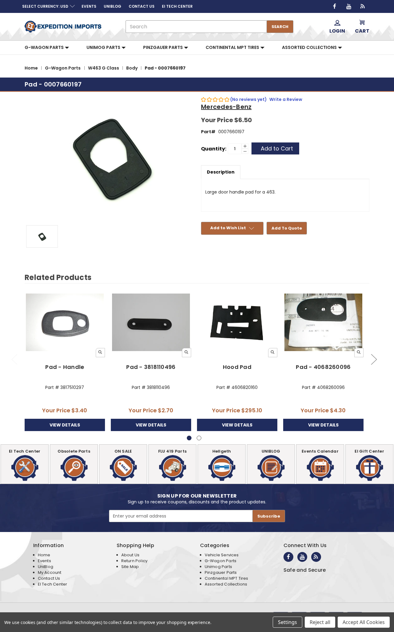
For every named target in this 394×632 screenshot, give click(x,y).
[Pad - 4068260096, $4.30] (323, 323)
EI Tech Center (52, 584)
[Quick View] (100, 352)
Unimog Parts (103, 47)
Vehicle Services (222, 555)
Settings (287, 622)
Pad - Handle (64, 367)
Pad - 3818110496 (150, 367)
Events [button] (89, 6)
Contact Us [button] (142, 6)
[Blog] (363, 6)
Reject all (320, 622)
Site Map (130, 567)
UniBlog (45, 567)
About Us (130, 555)
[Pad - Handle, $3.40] (65, 323)
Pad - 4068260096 (323, 367)
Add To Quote (286, 228)
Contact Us (49, 578)
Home (44, 555)
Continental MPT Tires (233, 47)
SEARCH (279, 27)
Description (221, 172)
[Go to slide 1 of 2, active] (189, 438)
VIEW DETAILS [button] (65, 425)
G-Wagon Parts (45, 47)
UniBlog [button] (112, 6)
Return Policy (134, 561)
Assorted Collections (310, 47)
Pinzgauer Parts (163, 47)
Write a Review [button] (285, 99)
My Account (50, 572)
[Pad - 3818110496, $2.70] (151, 323)
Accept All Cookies (364, 622)
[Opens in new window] (335, 6)
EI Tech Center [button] (177, 6)
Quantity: (213, 148)
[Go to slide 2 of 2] (14, 359)
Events (44, 561)
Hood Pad (237, 367)
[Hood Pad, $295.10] (237, 323)
